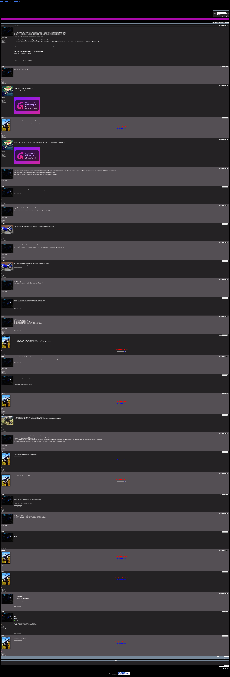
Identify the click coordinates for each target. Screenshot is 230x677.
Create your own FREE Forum (112, 673)
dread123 (3, 223)
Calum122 (3, 117)
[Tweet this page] (224, 668)
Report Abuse (114, 674)
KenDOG (2, 414)
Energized (3, 138)
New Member (226, 15)
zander (2, 25)
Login (227, 13)
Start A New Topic (216, 22)
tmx (226, 658)
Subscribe (226, 665)
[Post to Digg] (226, 668)
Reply (221, 22)
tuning (223, 658)
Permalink (220, 25)
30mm (225, 658)
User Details (160, 18)
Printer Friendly (225, 22)
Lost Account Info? (225, 16)
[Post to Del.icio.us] (228, 668)
